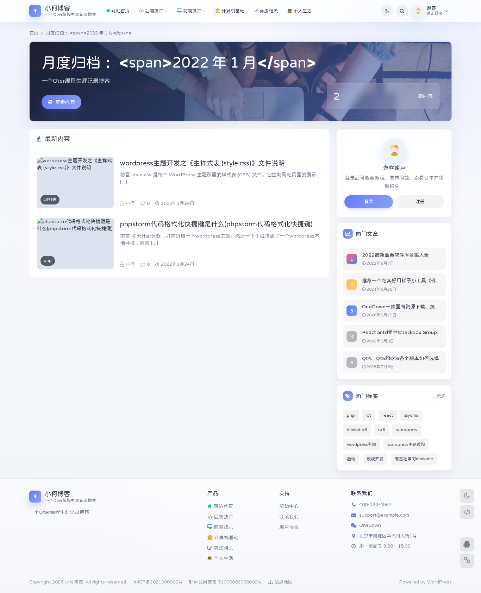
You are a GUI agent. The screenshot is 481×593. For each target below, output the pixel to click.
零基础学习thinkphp (414, 459)
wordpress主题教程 (406, 444)
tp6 (381, 430)
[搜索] (402, 11)
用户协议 (289, 527)
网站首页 (222, 506)
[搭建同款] (467, 512)
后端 (351, 459)
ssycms (411, 415)
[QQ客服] (467, 544)
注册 (420, 201)
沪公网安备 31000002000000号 (227, 582)
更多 (441, 395)
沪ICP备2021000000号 (158, 582)
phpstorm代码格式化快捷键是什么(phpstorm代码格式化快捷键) (216, 224)
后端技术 (222, 517)
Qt (368, 415)
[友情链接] (467, 561)
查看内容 (65, 102)
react (387, 415)
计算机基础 (226, 537)
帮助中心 (289, 506)
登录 (368, 201)
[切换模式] (467, 496)
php (351, 415)
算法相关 (222, 548)
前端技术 (222, 527)
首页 (33, 33)
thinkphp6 (357, 430)
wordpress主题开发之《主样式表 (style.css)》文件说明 (202, 163)
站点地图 (283, 582)
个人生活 (222, 558)
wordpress (406, 430)
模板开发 (375, 459)
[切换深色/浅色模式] (387, 11)
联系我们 (289, 517)
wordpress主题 (361, 444)
